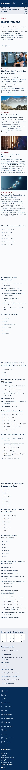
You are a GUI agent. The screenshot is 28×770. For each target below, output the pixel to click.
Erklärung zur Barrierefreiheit (8, 759)
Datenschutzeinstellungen (7, 757)
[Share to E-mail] (2, 46)
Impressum (4, 753)
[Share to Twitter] (9, 46)
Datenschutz (4, 755)
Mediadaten (4, 760)
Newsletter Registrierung (7, 764)
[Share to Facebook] (6, 46)
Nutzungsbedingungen (6, 762)
